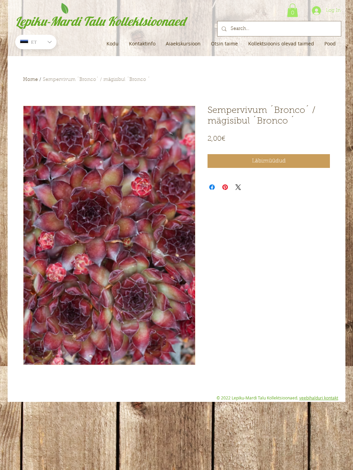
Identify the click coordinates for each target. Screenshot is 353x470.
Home (30, 79)
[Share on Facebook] (212, 187)
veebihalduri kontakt (318, 397)
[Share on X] (238, 187)
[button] (292, 10)
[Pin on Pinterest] (225, 187)
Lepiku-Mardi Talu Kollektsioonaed (100, 21)
